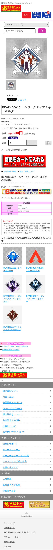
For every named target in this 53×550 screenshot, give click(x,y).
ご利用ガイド (9, 528)
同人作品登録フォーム (10, 350)
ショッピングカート (12, 408)
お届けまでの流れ (11, 420)
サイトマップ (9, 523)
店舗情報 (7, 479)
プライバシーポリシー (13, 537)
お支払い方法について (13, 432)
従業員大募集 (9, 491)
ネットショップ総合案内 (15, 461)
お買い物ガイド (10, 467)
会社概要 (7, 546)
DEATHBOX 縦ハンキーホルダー (12, 269)
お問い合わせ (9, 542)
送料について (9, 426)
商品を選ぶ (8, 397)
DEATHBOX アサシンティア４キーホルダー (12, 329)
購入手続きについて (12, 414)
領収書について (10, 391)
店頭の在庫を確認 (9, 171)
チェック (22, 100)
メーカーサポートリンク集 (16, 455)
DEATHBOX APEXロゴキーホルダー (35, 269)
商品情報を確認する (12, 402)
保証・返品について (27, 171)
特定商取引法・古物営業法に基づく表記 (20, 532)
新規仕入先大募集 (11, 485)
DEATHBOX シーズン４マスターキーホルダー (12, 298)
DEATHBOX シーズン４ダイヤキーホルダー (35, 298)
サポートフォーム (11, 449)
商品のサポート (10, 444)
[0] (46, 17)
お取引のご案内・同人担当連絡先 (15, 346)
